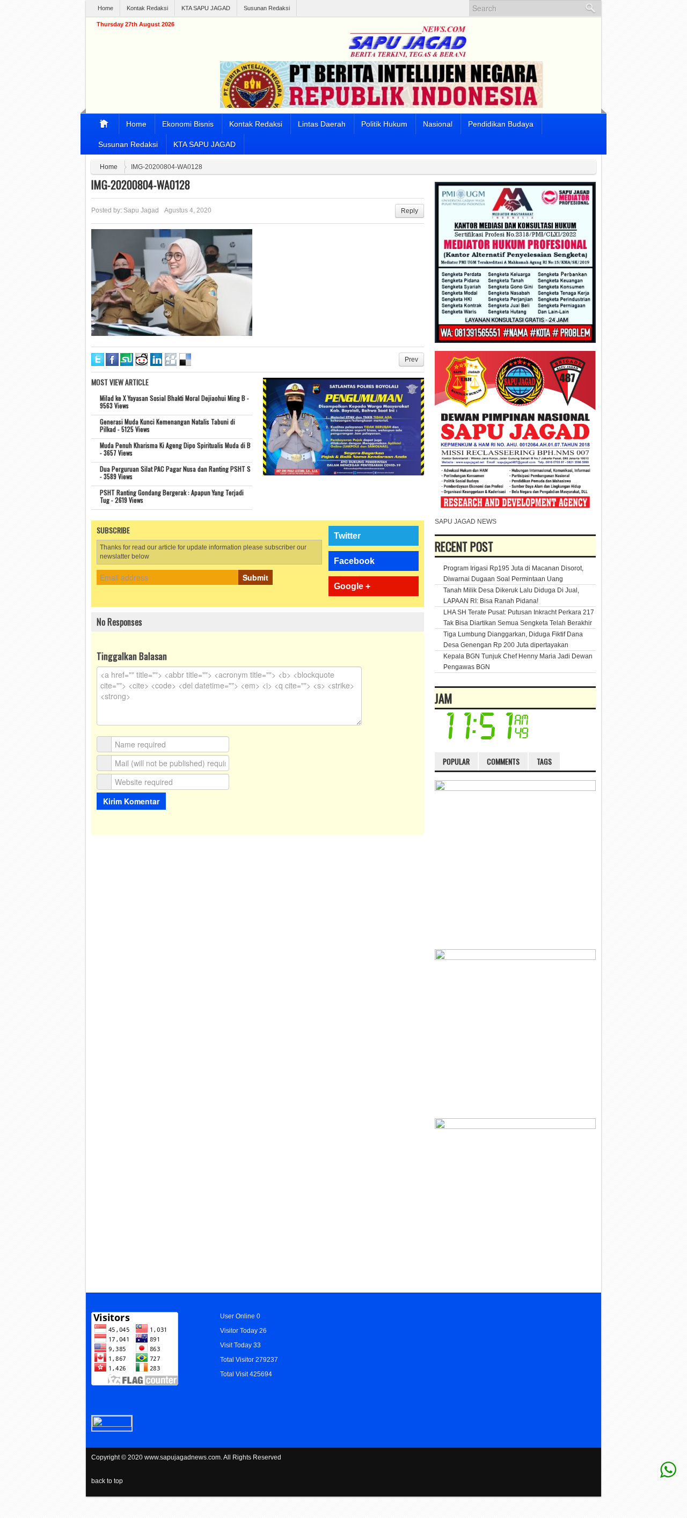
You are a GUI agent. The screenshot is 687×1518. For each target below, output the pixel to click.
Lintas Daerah (322, 124)
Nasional (437, 124)
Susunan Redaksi (267, 8)
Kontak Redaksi (147, 8)
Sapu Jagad (141, 210)
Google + (352, 586)
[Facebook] (560, 1463)
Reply (409, 211)
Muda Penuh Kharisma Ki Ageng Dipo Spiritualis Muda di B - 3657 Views (175, 449)
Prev (411, 359)
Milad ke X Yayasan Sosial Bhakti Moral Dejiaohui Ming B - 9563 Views (174, 401)
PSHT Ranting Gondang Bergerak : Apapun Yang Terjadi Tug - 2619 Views (172, 496)
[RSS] (589, 1463)
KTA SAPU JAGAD (205, 8)
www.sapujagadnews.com (182, 1457)
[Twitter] (545, 1463)
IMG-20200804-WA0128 (140, 185)
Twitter (347, 535)
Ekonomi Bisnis (188, 124)
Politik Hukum (384, 124)
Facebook (354, 561)
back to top (107, 1481)
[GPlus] (574, 1463)
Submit (255, 577)
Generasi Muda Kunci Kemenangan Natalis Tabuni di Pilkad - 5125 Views (167, 425)
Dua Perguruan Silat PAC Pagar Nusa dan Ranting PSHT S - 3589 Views (175, 472)
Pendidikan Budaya (500, 124)
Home (105, 8)
